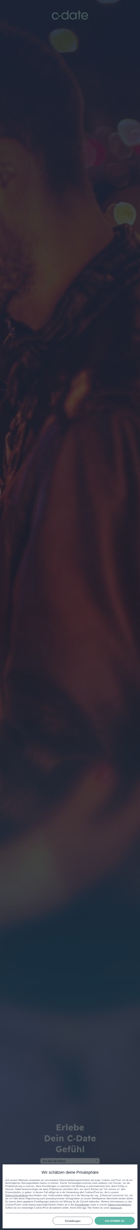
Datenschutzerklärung (16, 1195)
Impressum (116, 1207)
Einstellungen (82, 1204)
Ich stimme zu (114, 1220)
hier (84, 1207)
